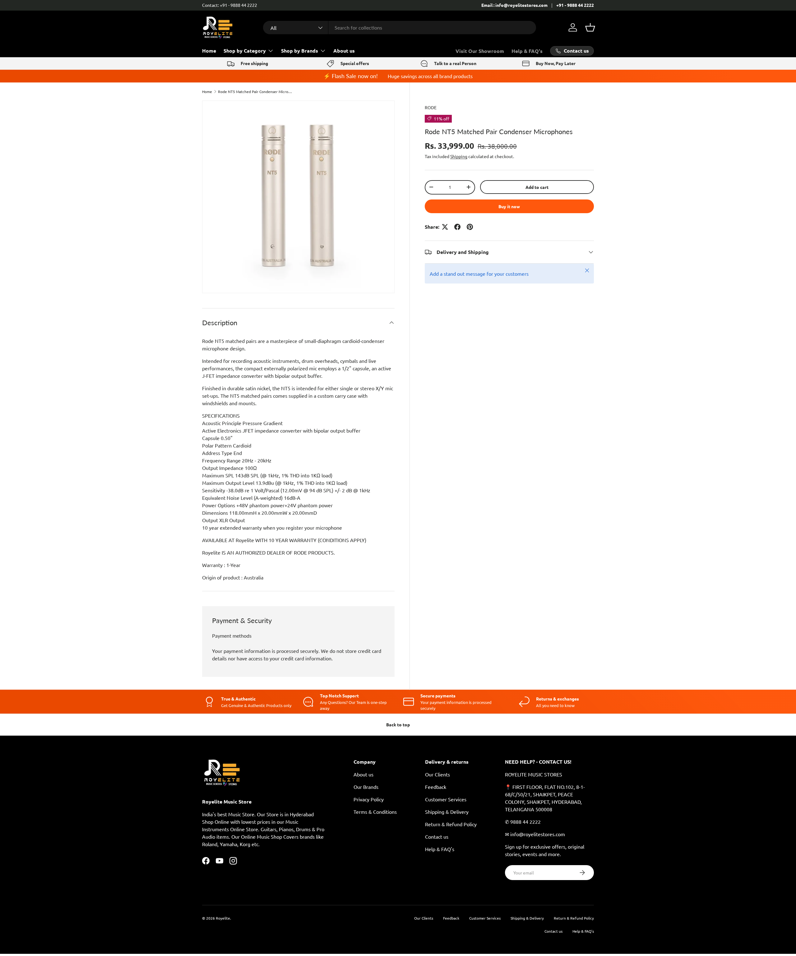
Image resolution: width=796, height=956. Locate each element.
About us (344, 50)
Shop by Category (245, 50)
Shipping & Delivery (447, 811)
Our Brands (366, 787)
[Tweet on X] (445, 227)
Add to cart (536, 187)
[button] (590, 27)
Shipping (458, 156)
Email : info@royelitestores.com (514, 5)
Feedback (435, 787)
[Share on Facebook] (457, 227)
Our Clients (437, 774)
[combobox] (399, 27)
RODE (431, 107)
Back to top (398, 724)
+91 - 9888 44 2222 (575, 5)
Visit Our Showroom (480, 51)
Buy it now (509, 206)
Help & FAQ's (527, 51)
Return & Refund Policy (451, 824)
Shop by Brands (299, 50)
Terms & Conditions (375, 811)
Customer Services (445, 799)
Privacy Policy (369, 799)
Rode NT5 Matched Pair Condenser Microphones (255, 91)
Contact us (436, 836)
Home (209, 50)
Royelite (223, 918)
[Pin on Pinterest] (470, 227)
